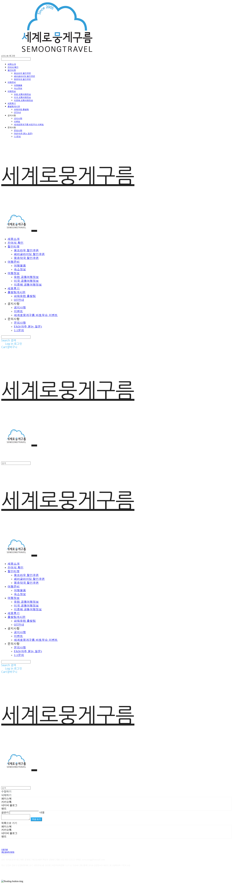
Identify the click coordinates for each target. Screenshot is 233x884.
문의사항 (18, 130)
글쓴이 (5, 812)
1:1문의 (17, 136)
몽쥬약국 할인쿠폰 (22, 79)
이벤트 (17, 121)
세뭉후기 (12, 103)
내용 (42, 812)
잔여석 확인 (13, 67)
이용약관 (4, 849)
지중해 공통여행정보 (23, 100)
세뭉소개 (12, 64)
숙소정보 (18, 88)
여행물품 (18, 85)
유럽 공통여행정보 (22, 94)
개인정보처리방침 (7, 852)
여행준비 (12, 82)
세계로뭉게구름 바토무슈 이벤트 (29, 124)
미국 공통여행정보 (22, 97)
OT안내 (17, 112)
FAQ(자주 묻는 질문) (23, 133)
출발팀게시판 (14, 106)
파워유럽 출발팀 (21, 109)
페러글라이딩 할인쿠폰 (24, 76)
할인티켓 (12, 70)
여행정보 (12, 91)
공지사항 (18, 118)
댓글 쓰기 (36, 819)
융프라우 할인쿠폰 (22, 73)
